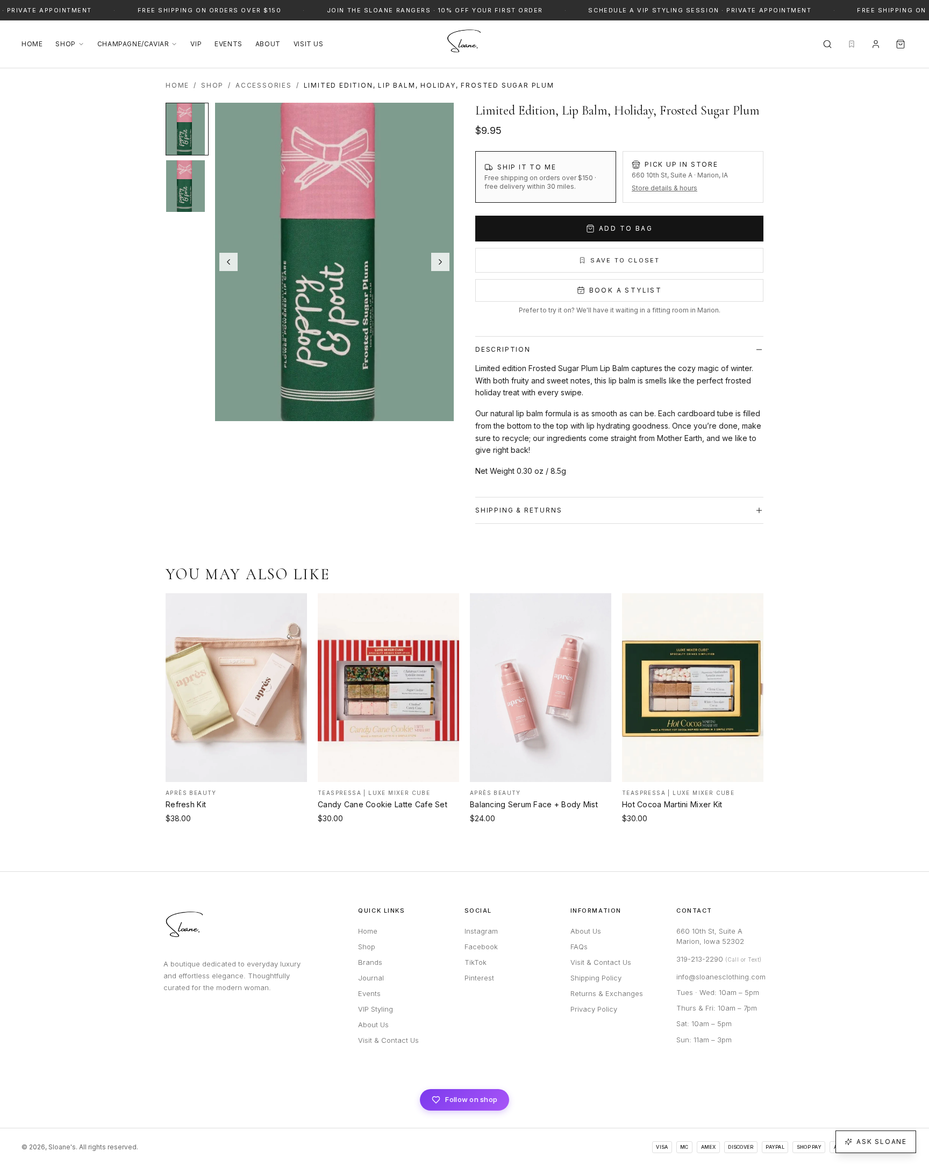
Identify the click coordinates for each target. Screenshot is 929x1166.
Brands (370, 962)
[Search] (827, 44)
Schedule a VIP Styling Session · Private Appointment (696, 10)
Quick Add (236, 772)
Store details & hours (664, 188)
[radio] (545, 177)
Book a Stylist (625, 290)
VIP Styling (375, 1009)
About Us (373, 1024)
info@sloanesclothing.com (721, 976)
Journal (371, 977)
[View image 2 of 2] (187, 186)
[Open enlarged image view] (334, 262)
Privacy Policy (593, 1009)
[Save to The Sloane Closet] (292, 606)
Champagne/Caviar (133, 44)
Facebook (481, 946)
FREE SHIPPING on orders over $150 (206, 10)
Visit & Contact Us (388, 1040)
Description (503, 349)
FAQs (579, 946)
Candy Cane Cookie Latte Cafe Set (382, 804)
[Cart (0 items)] (900, 44)
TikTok (475, 962)
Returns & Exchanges (606, 993)
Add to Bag (626, 228)
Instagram (481, 931)
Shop (65, 44)
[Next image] (440, 262)
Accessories (263, 85)
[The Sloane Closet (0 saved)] (851, 44)
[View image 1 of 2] (187, 129)
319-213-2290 (719, 959)
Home (32, 44)
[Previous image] (228, 262)
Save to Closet (625, 260)
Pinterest (479, 977)
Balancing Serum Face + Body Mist (534, 804)
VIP (196, 44)
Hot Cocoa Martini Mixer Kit (672, 804)
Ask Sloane (881, 1141)
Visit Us (309, 44)
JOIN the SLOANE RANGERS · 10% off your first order (432, 10)
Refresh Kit (186, 804)
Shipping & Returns (518, 510)
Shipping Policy (595, 977)
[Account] (876, 44)
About (268, 44)
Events (228, 44)
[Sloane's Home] (464, 44)
